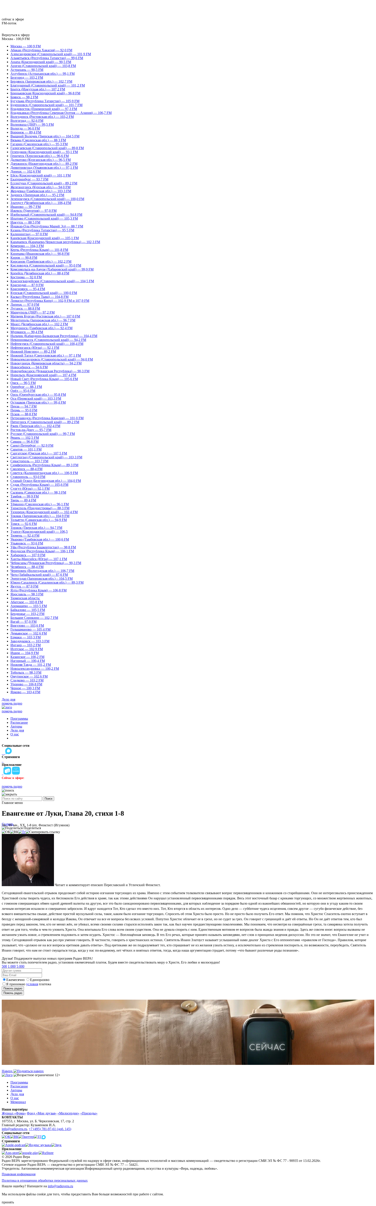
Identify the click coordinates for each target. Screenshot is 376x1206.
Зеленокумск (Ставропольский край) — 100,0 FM (47, 199)
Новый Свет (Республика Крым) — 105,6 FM (44, 379)
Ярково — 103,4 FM (25, 692)
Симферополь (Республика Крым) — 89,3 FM (44, 465)
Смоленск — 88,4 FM (26, 469)
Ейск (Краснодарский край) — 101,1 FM (40, 175)
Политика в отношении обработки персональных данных (45, 1180)
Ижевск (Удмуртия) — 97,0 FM (33, 210)
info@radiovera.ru (14, 1129)
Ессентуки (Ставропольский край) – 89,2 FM (43, 183)
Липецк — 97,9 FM (24, 304)
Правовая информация (18, 1174)
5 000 (20, 966)
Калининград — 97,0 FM (29, 234)
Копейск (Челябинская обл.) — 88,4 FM (39, 273)
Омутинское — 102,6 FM (29, 676)
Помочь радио (12, 988)
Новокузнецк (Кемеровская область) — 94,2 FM (46, 363)
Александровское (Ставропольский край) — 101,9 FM (50, 54)
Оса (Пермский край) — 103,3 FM (35, 398)
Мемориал (18, 1102)
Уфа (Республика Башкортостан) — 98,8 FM (43, 547)
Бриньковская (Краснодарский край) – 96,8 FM (45, 93)
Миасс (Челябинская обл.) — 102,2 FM (39, 324)
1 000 (12, 966)
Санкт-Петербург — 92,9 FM (31, 445)
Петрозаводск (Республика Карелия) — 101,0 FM (47, 418)
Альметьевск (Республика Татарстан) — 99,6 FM (46, 58)
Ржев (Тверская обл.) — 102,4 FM (35, 426)
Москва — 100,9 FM (25, 46)
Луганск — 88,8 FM (25, 308)
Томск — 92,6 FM (23, 524)
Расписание (19, 722)
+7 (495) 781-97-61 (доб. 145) (50, 1129)
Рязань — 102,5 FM (24, 437)
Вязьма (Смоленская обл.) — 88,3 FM (38, 140)
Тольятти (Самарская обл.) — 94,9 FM (38, 520)
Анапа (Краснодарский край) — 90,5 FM (40, 62)
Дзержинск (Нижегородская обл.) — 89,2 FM (43, 163)
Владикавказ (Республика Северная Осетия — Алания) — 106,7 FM (61, 113)
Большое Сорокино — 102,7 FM (34, 618)
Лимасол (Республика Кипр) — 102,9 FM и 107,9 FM (49, 300)
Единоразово (39, 980)
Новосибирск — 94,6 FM (29, 367)
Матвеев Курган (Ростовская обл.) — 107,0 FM (45, 316)
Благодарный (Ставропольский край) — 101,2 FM (47, 85)
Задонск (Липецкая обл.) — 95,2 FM (37, 195)
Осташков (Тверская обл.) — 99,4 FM (38, 402)
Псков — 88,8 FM (23, 414)
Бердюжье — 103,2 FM (27, 614)
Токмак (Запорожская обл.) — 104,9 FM (39, 516)
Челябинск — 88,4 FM (27, 567)
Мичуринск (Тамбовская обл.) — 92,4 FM (41, 328)
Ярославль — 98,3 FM (26, 594)
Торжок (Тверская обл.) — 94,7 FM (36, 528)
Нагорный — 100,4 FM (27, 661)
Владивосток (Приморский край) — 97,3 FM (43, 109)
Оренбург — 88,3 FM (26, 387)
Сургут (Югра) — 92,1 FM (30, 488)
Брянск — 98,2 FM (24, 97)
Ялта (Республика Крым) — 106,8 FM (38, 590)
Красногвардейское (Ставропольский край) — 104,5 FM (52, 281)
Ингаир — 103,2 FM (25, 645)
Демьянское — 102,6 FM (28, 633)
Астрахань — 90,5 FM (26, 70)
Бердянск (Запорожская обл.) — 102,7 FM (41, 81)
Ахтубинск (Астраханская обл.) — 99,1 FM (42, 73)
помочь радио (12, 703)
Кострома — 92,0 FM (26, 277)
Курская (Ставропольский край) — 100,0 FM (43, 293)
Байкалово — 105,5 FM (27, 610)
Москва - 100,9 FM (16, 39)
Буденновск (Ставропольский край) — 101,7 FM (46, 105)
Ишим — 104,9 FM (24, 653)
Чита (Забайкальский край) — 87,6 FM (39, 574)
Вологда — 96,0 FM (25, 128)
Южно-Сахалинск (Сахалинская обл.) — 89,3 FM (47, 582)
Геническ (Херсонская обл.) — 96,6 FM (39, 156)
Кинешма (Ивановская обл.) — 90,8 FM (39, 254)
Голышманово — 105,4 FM (30, 629)
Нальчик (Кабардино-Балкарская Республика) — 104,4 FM (53, 336)
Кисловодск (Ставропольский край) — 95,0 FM (45, 265)
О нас (14, 734)
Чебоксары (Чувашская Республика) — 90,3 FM (45, 563)
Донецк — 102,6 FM (25, 171)
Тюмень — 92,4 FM (24, 535)
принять (8, 1202)
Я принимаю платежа (28, 984)
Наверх (7, 1071)
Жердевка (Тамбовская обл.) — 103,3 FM (40, 191)
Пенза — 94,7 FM (23, 406)
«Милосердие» (68, 1113)
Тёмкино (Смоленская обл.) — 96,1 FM (39, 504)
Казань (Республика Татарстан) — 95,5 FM (42, 230)
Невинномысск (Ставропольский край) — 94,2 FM (48, 340)
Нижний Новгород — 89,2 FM (33, 351)
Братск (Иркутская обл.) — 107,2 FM (37, 89)
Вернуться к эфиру (16, 35)
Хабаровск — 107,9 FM (27, 555)
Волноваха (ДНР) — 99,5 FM (32, 124)
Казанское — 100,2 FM (27, 657)
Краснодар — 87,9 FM (27, 285)
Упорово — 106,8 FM (26, 684)
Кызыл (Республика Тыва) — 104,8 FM (39, 297)
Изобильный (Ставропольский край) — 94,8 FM (46, 214)
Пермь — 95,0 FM (23, 410)
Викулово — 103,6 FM (27, 625)
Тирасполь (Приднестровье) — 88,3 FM (39, 508)
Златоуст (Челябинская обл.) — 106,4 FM (40, 203)
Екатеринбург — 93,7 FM (29, 179)
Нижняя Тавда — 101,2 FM (30, 664)
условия (32, 984)
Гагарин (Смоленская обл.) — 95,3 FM (39, 144)
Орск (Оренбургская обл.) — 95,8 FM (38, 394)
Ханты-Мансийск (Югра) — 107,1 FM (38, 559)
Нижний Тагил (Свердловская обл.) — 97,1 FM (45, 355)
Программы (19, 718)
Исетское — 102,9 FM (26, 649)
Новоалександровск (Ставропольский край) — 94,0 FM (51, 359)
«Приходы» (88, 1113)
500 (4, 966)
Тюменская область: (25, 598)
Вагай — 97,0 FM (23, 621)
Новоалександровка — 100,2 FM (34, 668)
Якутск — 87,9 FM (24, 586)
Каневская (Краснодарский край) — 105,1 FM (44, 238)
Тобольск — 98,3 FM (25, 672)
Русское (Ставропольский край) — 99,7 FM (42, 434)
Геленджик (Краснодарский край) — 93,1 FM (44, 152)
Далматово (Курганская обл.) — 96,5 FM (40, 160)
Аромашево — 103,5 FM (28, 606)
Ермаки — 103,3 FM (25, 637)
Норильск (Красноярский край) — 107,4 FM (43, 375)
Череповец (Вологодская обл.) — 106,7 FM (42, 571)
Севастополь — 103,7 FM (29, 461)
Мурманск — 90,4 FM (26, 332)
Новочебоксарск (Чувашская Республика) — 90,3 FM (49, 371)
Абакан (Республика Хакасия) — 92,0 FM (41, 50)
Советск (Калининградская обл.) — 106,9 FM (44, 473)
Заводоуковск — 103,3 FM (29, 641)
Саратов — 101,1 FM (26, 449)
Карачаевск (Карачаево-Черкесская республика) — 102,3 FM (55, 242)
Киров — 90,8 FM (23, 257)
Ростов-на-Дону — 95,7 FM (30, 430)
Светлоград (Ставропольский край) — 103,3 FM (46, 457)
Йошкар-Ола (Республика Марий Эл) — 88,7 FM (46, 226)
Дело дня (8, 699)
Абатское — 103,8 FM (26, 602)
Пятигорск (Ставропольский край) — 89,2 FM (44, 422)
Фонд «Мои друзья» (42, 1113)
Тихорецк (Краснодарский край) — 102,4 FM (44, 512)
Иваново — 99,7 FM (25, 207)
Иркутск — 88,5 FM (25, 222)
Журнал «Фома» (14, 1113)
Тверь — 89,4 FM (23, 500)
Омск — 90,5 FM (23, 383)
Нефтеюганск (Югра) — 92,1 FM (34, 347)
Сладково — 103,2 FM (27, 680)
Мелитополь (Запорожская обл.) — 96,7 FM (42, 320)
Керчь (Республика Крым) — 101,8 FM (39, 250)
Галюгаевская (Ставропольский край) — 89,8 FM (47, 148)
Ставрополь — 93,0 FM (27, 477)
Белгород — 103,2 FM (26, 77)
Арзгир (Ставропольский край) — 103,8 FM (43, 66)
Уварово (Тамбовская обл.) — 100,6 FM (39, 539)
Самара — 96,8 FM (24, 441)
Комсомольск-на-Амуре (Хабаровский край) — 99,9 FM (52, 269)
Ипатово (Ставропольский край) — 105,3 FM (44, 218)
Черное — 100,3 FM (25, 688)
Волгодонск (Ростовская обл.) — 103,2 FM (42, 117)
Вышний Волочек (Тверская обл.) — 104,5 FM (44, 136)
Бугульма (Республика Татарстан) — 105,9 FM (44, 101)
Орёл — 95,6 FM (22, 391)
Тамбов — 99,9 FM (24, 496)
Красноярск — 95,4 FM (27, 289)
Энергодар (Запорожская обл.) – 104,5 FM (41, 578)
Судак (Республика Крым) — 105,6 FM (39, 484)
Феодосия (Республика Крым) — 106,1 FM (42, 551)
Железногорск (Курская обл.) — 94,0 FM (40, 187)
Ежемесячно (15, 980)
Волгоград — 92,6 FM (26, 120)
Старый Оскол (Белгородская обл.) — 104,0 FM (45, 481)
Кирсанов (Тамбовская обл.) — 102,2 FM (40, 261)
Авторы (16, 726)
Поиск (48, 798)
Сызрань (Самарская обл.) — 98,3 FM (38, 492)
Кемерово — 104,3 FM (27, 246)
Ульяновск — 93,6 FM (26, 543)
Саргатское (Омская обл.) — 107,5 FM (38, 453)
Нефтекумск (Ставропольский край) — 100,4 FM (46, 344)
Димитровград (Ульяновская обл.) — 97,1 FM (44, 167)
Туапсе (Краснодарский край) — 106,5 (39, 531)
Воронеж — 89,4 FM (25, 132)
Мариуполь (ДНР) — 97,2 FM (32, 312)
